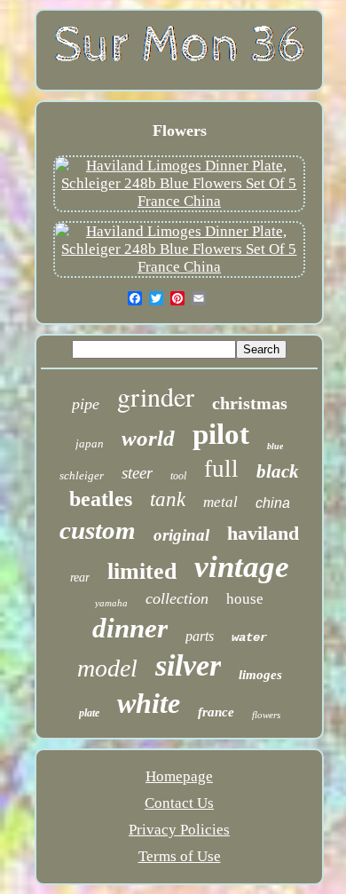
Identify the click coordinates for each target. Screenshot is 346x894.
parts (199, 636)
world (148, 438)
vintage (241, 567)
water (249, 637)
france (216, 712)
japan (89, 443)
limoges (260, 675)
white (148, 703)
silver (188, 665)
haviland (263, 533)
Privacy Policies (179, 829)
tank (167, 499)
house (244, 598)
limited (142, 571)
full (221, 468)
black (277, 471)
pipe (85, 404)
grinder (155, 396)
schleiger (81, 475)
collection (176, 598)
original (181, 535)
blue (275, 446)
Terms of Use (179, 856)
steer (137, 472)
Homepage (179, 776)
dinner (130, 628)
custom (97, 530)
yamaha (111, 602)
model (107, 668)
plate (89, 713)
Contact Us (179, 803)
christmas (249, 403)
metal (220, 502)
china (273, 502)
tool (178, 476)
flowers (266, 714)
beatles (100, 498)
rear (80, 577)
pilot (221, 434)
